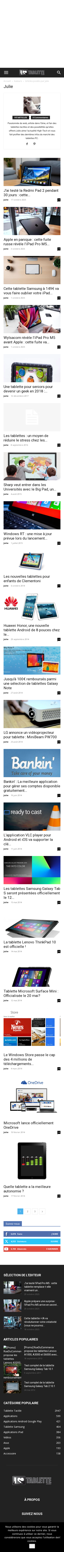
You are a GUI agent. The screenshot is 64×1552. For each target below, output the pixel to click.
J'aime (55, 1234)
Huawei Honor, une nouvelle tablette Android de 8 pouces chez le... (32, 630)
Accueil (7, 81)
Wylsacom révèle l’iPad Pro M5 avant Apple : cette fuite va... (29, 340)
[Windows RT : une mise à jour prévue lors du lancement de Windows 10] (32, 515)
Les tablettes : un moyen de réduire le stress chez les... (26, 438)
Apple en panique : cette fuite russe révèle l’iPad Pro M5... (27, 241)
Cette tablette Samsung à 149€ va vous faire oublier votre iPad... (31, 290)
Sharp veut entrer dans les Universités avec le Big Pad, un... (30, 487)
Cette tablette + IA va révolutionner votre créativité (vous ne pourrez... (40, 1322)
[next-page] (42, 1211)
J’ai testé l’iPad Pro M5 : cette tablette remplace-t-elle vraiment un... (40, 1287)
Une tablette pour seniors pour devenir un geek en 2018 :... (28, 389)
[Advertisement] (32, 34)
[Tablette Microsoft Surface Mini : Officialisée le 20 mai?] (32, 973)
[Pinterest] (36, 144)
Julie (6, 199)
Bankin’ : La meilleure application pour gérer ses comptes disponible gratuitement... (32, 786)
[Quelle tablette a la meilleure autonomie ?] (32, 1160)
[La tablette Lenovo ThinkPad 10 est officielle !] (32, 924)
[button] (6, 72)
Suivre (54, 1241)
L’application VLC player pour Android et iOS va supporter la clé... (28, 839)
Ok (32, 1546)
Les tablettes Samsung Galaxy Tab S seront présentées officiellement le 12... (32, 893)
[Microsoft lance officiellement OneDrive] (32, 1097)
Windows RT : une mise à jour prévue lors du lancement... (28, 536)
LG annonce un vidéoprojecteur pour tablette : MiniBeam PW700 (30, 734)
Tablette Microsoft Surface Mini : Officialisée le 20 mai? (31, 993)
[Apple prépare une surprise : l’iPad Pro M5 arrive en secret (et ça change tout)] (12, 1305)
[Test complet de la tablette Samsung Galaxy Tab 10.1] (12, 1370)
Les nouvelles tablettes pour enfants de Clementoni (27, 578)
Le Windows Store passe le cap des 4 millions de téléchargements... (29, 1059)
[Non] (59, 1537)
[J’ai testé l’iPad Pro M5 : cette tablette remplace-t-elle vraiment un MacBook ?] (12, 1287)
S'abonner (52, 1249)
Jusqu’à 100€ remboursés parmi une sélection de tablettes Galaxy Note (31, 683)
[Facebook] (28, 144)
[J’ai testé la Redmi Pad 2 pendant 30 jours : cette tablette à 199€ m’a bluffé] (32, 172)
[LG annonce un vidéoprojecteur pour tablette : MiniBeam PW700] (32, 714)
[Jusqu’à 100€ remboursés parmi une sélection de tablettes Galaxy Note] (32, 660)
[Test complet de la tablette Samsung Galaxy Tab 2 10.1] (12, 1387)
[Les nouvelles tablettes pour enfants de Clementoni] (32, 561)
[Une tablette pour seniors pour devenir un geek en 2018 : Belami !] (32, 368)
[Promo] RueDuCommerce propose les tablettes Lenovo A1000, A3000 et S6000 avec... (41, 1351)
